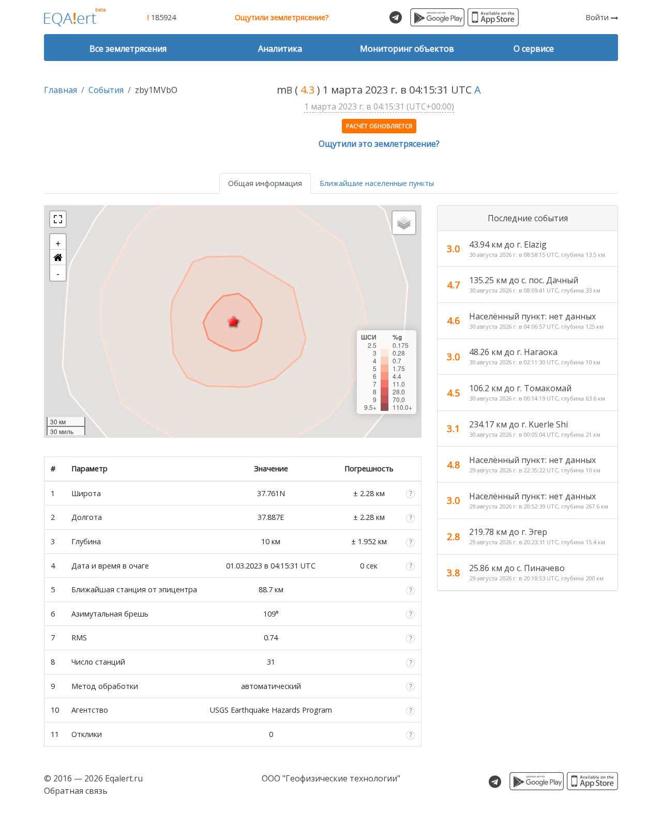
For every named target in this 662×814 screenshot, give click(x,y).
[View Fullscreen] (58, 219)
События (106, 90)
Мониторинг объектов (407, 48)
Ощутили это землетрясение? (379, 143)
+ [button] (58, 242)
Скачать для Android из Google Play (437, 17)
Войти (598, 17)
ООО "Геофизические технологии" (331, 778)
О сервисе (534, 48)
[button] (58, 257)
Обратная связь (76, 790)
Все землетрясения (128, 48)
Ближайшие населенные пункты (377, 183)
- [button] (57, 273)
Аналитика (280, 48)
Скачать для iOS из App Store (493, 17)
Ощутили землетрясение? (282, 17)
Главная (60, 90)
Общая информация (265, 183)
